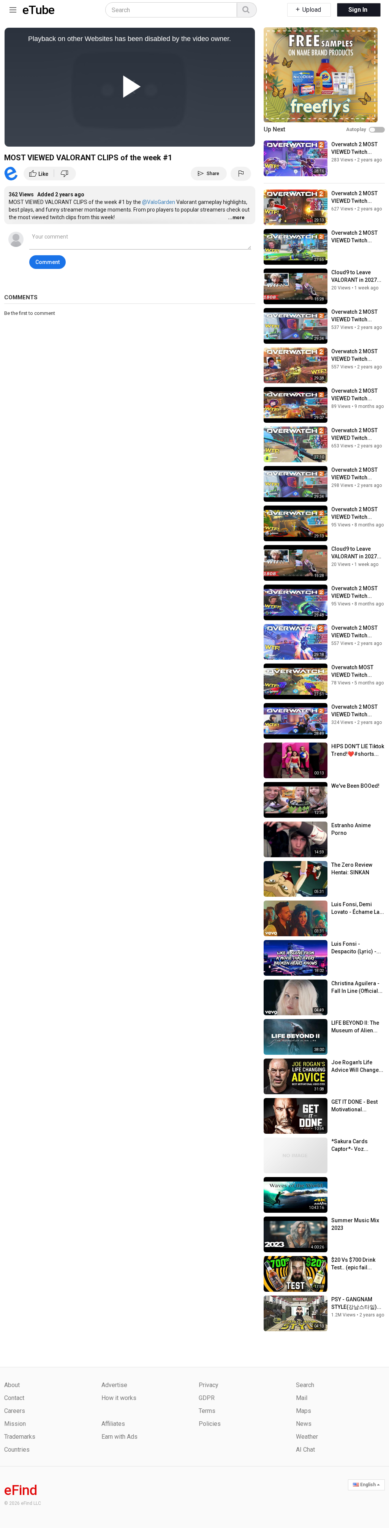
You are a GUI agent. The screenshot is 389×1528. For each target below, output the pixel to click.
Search (305, 1385)
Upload (311, 9)
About (12, 1385)
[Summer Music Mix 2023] (295, 1234)
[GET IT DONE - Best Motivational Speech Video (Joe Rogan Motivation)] (295, 1116)
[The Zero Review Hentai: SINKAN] (295, 879)
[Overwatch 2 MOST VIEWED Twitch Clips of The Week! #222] (295, 642)
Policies (210, 1423)
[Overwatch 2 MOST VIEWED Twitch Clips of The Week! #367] (295, 602)
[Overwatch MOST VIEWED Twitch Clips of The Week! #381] (295, 681)
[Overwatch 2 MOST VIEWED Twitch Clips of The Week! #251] (295, 365)
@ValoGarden (158, 202)
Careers (14, 1410)
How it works (118, 1398)
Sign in (357, 9)
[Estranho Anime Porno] (295, 839)
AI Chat (305, 1449)
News (304, 1423)
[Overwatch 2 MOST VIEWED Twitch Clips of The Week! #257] (295, 326)
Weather (307, 1436)
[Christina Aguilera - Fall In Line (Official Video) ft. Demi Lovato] (295, 997)
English (368, 1484)
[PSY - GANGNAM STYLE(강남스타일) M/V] (295, 1313)
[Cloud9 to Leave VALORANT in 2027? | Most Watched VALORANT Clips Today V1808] (295, 286)
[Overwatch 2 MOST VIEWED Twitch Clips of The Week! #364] (295, 247)
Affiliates (113, 1423)
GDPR (207, 1398)
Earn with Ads (119, 1436)
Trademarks (19, 1436)
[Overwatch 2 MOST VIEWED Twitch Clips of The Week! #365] (295, 405)
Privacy (208, 1385)
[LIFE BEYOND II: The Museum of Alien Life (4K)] (295, 1037)
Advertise (114, 1385)
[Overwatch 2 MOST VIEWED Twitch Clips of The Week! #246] (295, 444)
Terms (207, 1410)
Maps (303, 1410)
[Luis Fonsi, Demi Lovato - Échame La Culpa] (295, 918)
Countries (17, 1449)
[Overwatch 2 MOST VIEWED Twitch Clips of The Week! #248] (295, 158)
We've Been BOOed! (355, 786)
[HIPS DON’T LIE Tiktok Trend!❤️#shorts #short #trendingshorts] (295, 760)
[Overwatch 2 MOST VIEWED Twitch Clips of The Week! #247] (295, 207)
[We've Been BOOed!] (295, 800)
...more (236, 217)
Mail (301, 1398)
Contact (14, 1398)
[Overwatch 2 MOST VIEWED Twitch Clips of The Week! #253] (295, 721)
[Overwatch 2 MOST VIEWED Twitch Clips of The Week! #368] (295, 523)
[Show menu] (13, 8)
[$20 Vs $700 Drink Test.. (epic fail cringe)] (295, 1274)
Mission (15, 1423)
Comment (47, 262)
